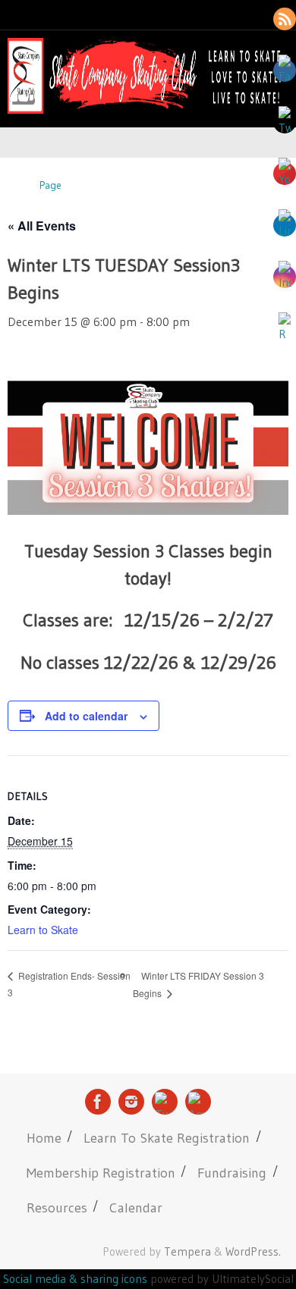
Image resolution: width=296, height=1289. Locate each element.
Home (44, 1137)
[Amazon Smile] (198, 1102)
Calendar (135, 1207)
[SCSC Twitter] (165, 1102)
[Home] (15, 185)
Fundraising (231, 1172)
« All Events (42, 225)
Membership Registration (101, 1172)
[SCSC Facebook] (98, 1102)
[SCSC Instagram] (131, 1102)
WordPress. (253, 1251)
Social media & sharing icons (76, 1279)
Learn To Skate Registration (166, 1137)
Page (50, 185)
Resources (57, 1207)
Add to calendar (86, 715)
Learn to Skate (43, 929)
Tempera (187, 1251)
